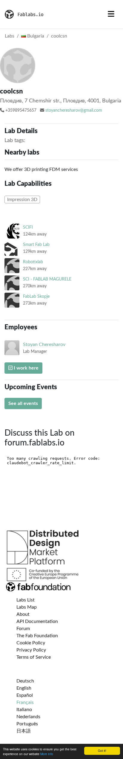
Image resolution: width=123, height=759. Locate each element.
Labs (9, 36)
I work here (26, 368)
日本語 (23, 731)
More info (46, 754)
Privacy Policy (31, 650)
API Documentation (37, 621)
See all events (23, 403)
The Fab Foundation (37, 635)
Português (27, 723)
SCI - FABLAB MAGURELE (47, 279)
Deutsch (25, 681)
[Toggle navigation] (111, 14)
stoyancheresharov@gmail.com (73, 110)
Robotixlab (33, 262)
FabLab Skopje (36, 296)
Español (24, 695)
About (23, 614)
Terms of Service (33, 657)
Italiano (24, 709)
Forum (23, 628)
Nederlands (28, 716)
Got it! (102, 750)
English (23, 688)
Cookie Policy (30, 642)
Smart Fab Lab (36, 244)
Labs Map (26, 607)
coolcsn (59, 36)
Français (25, 702)
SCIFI (28, 227)
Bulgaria (35, 36)
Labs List (25, 600)
